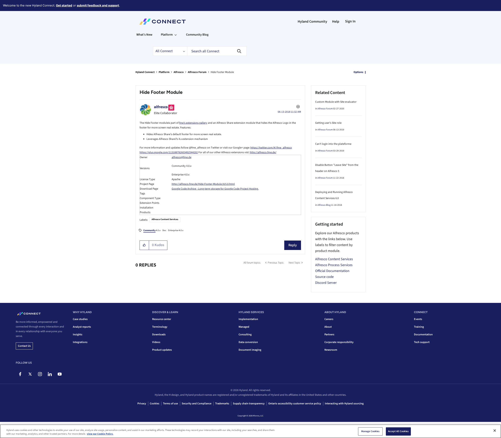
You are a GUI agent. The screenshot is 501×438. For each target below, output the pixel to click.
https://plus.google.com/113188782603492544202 (169, 152)
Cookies (154, 404)
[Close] (494, 430)
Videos (156, 342)
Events (418, 319)
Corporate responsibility (339, 342)
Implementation (248, 319)
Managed (244, 327)
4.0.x (151, 230)
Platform (164, 72)
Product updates (162, 350)
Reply (292, 245)
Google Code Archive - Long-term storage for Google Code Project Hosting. (215, 189)
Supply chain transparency (249, 404)
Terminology (159, 327)
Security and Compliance (196, 404)
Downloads (159, 335)
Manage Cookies (370, 431)
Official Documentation (332, 270)
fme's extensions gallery (193, 123)
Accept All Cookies (398, 431)
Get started (64, 5)
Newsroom (330, 350)
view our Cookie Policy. (100, 434)
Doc (164, 230)
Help (335, 21)
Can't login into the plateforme (333, 144)
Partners (329, 335)
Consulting (245, 335)
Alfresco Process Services (334, 265)
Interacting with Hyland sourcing (344, 404)
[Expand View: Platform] (176, 34)
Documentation (423, 335)
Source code (324, 276)
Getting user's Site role (328, 123)
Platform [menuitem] (167, 34)
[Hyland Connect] (162, 22)
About (328, 327)
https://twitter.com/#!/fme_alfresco (271, 148)
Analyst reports (82, 327)
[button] (144, 245)
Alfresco (179, 72)
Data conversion (248, 342)
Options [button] (358, 72)
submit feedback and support (98, 5)
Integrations (80, 342)
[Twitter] (30, 374)
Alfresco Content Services (165, 219)
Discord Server (326, 282)
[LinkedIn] (49, 374)
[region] (250, 431)
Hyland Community (312, 21)
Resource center (161, 319)
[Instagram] (39, 374)
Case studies (80, 319)
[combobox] (217, 51)
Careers (328, 319)
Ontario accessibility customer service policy (294, 404)
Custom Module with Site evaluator (336, 102)
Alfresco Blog (324, 205)
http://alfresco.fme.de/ (263, 152)
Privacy (141, 404)
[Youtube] (59, 374)
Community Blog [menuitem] (197, 34)
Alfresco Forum (197, 72)
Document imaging (250, 350)
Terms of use (170, 404)
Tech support (422, 342)
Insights (77, 335)
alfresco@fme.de (181, 157)
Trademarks (222, 404)
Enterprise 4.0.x (175, 230)
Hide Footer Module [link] (222, 72)
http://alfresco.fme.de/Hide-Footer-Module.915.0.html (203, 184)
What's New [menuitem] (144, 34)
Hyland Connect (145, 72)
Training (419, 327)
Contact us (24, 346)
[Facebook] (20, 374)
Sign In (350, 21)
